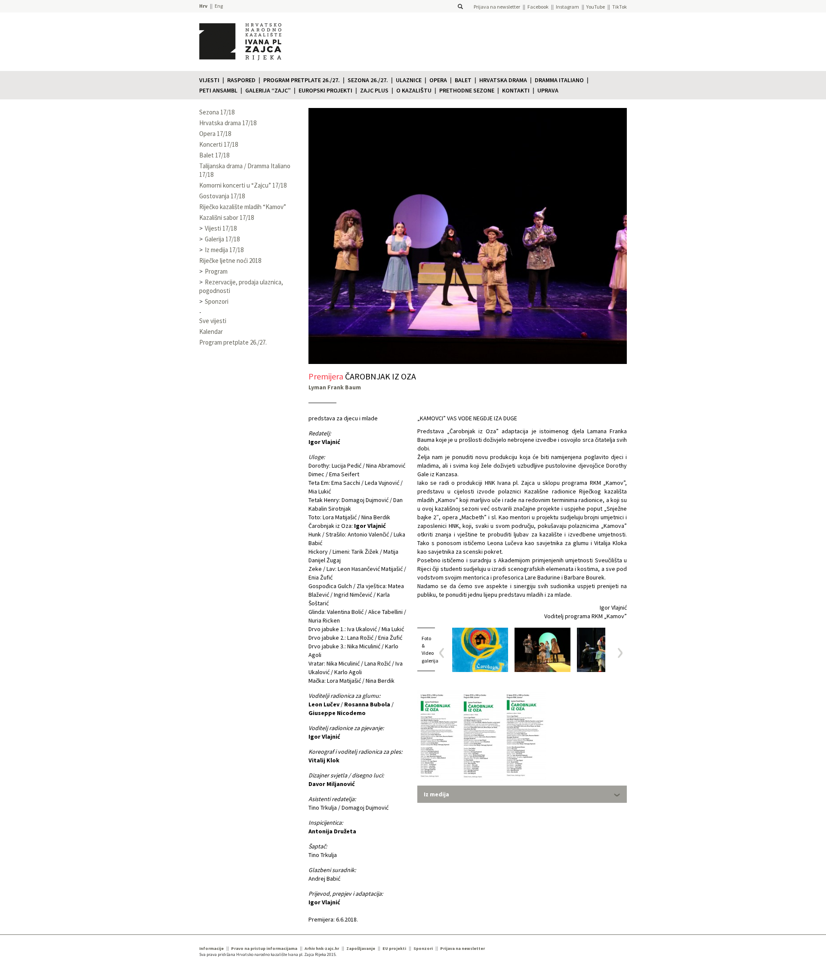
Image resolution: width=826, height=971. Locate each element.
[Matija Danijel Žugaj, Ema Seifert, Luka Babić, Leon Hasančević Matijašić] (605, 650)
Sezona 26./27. (368, 80)
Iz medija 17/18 (224, 250)
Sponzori (216, 301)
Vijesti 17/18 (221, 228)
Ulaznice (409, 80)
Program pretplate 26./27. (301, 80)
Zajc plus (374, 90)
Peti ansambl (218, 90)
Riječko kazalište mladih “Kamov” (242, 207)
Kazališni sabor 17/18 (226, 217)
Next (617, 652)
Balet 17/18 (214, 155)
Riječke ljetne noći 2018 (230, 260)
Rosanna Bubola (367, 704)
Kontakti (516, 90)
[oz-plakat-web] (480, 650)
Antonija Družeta (332, 831)
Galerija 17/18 (222, 239)
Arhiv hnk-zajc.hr (322, 948)
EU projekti (394, 948)
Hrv (203, 6)
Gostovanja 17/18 (222, 196)
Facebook (538, 6)
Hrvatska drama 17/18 (227, 123)
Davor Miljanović (331, 784)
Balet (463, 80)
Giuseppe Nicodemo (337, 713)
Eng (219, 6)
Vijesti (209, 80)
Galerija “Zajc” (268, 90)
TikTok (619, 6)
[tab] (522, 794)
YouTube (595, 6)
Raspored (241, 80)
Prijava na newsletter (497, 6)
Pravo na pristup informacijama (264, 948)
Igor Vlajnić (324, 442)
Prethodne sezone (466, 90)
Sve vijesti (212, 321)
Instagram (567, 6)
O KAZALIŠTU (413, 90)
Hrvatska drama (503, 80)
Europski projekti (325, 90)
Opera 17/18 (215, 133)
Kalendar (211, 331)
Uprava (547, 90)
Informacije (211, 948)
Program (216, 271)
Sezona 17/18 (216, 112)
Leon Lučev (323, 704)
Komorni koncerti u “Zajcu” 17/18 (243, 185)
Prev (444, 652)
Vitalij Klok (323, 760)
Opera (438, 80)
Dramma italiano (559, 80)
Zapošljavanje (360, 948)
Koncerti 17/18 (218, 144)
